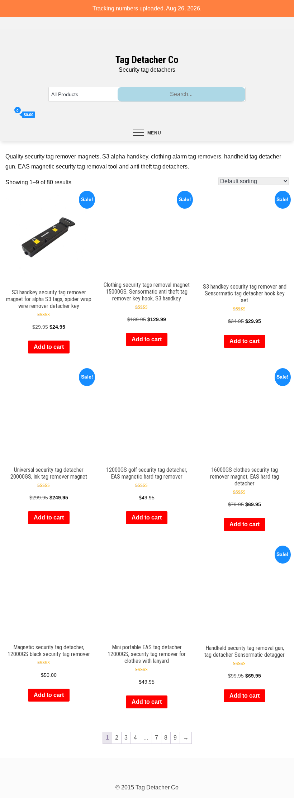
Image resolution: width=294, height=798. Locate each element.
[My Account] (7, 115)
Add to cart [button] (49, 347)
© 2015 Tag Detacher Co (147, 787)
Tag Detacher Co (147, 60)
